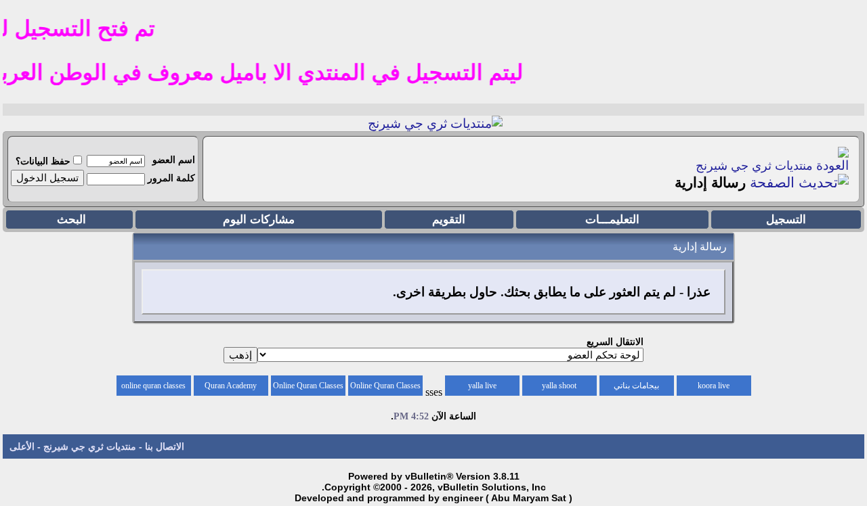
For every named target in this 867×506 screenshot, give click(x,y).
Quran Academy (231, 385)
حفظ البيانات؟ (43, 161)
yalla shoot (559, 385)
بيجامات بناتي (636, 385)
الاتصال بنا (164, 446)
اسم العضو (173, 159)
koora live (713, 385)
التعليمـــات (612, 219)
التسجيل (786, 219)
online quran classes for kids (153, 388)
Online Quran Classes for (385, 388)
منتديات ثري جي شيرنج (754, 165)
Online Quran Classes (308, 385)
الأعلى (22, 446)
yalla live (482, 385)
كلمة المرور (171, 177)
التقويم (448, 219)
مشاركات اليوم (259, 219)
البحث (71, 219)
